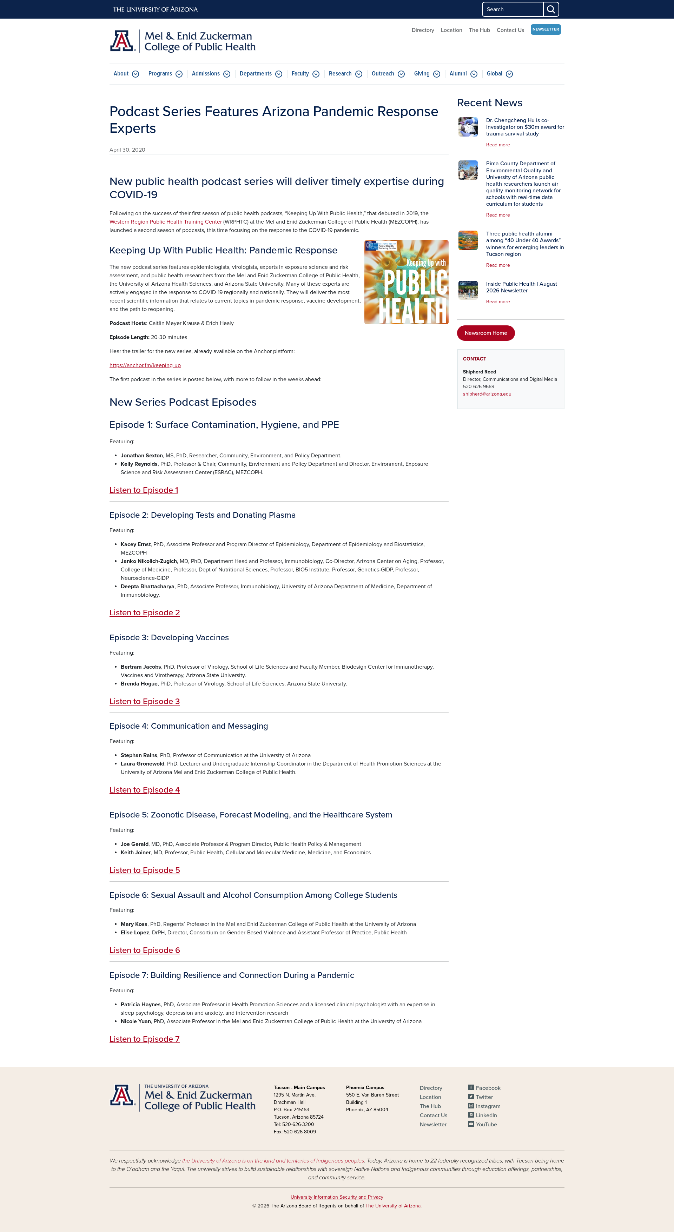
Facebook (488, 1088)
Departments (256, 74)
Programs (160, 74)
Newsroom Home (486, 333)
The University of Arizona (393, 1206)
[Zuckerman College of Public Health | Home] (183, 41)
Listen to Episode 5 (145, 870)
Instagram (488, 1106)
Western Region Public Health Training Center (166, 221)
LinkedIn (486, 1115)
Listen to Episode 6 (145, 950)
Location (451, 30)
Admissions (206, 74)
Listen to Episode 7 (145, 1039)
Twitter (484, 1097)
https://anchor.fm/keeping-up (145, 365)
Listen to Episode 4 (145, 790)
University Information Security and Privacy (337, 1197)
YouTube (486, 1124)
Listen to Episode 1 (144, 490)
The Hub (479, 30)
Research (340, 74)
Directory (423, 30)
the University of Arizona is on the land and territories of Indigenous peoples (273, 1160)
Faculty (300, 74)
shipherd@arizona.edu (487, 394)
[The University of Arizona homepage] (155, 9)
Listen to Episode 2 (145, 613)
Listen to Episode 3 (145, 701)
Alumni (458, 74)
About (121, 74)
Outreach (383, 74)
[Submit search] (551, 9)
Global (494, 74)
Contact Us (510, 30)
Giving (422, 74)
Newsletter (546, 29)
